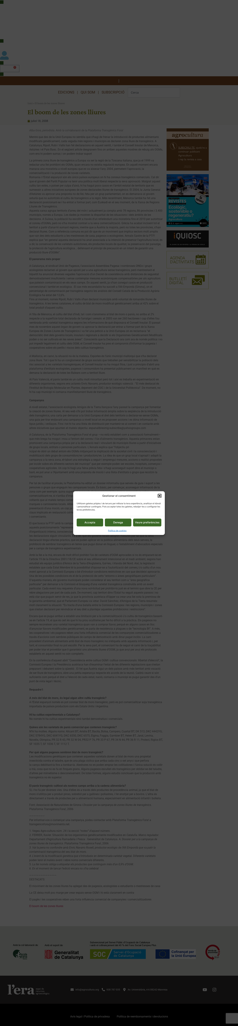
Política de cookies (117, 530)
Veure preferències (147, 522)
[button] (159, 495)
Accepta (90, 522)
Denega (118, 522)
